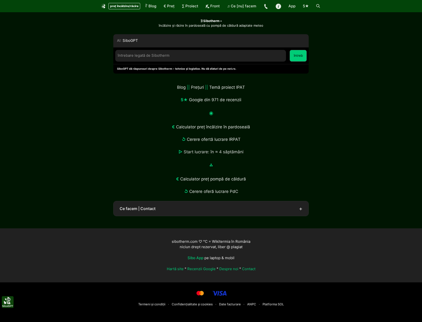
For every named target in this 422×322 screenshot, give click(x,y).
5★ (306, 6)
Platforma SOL (273, 304)
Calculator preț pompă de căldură (213, 179)
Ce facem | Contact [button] (138, 208)
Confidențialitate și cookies (192, 304)
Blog (181, 87)
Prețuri (197, 87)
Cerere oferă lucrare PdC (213, 191)
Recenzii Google (201, 268)
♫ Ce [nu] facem (241, 6)
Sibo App (195, 257)
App (291, 6)
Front (214, 6)
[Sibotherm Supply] (103, 6)
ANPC (252, 304)
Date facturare (230, 304)
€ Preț (169, 6)
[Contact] (266, 6)
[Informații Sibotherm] (278, 6)
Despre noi (228, 268)
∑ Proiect (190, 6)
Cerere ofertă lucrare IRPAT (214, 139)
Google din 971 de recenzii (215, 99)
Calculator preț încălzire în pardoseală (213, 126)
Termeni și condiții (152, 304)
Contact (248, 268)
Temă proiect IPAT (227, 87)
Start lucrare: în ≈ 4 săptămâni (213, 151)
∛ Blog (150, 6)
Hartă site (175, 268)
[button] (318, 6)
